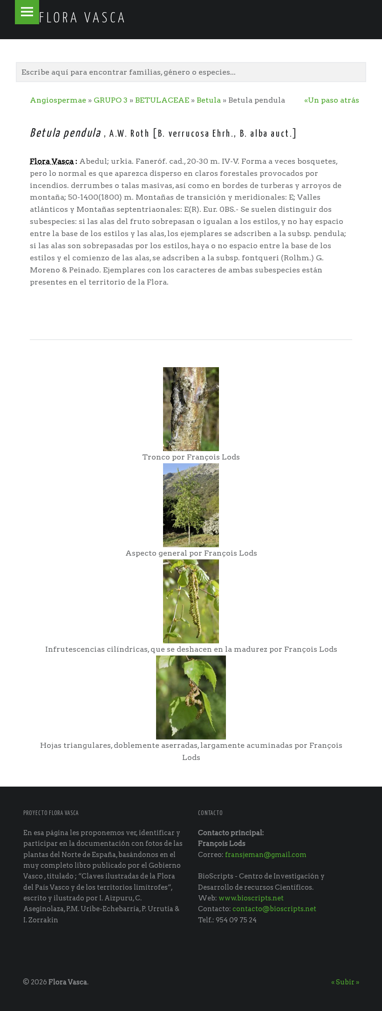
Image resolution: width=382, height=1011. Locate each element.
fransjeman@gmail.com (266, 855)
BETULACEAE (163, 100)
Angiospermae (58, 100)
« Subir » (345, 982)
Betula (209, 100)
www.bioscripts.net (251, 898)
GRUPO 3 (111, 100)
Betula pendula (67, 133)
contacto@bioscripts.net (274, 909)
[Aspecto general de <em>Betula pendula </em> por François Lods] (191, 504)
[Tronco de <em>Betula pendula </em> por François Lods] (191, 408)
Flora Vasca (67, 982)
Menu (27, 12)
